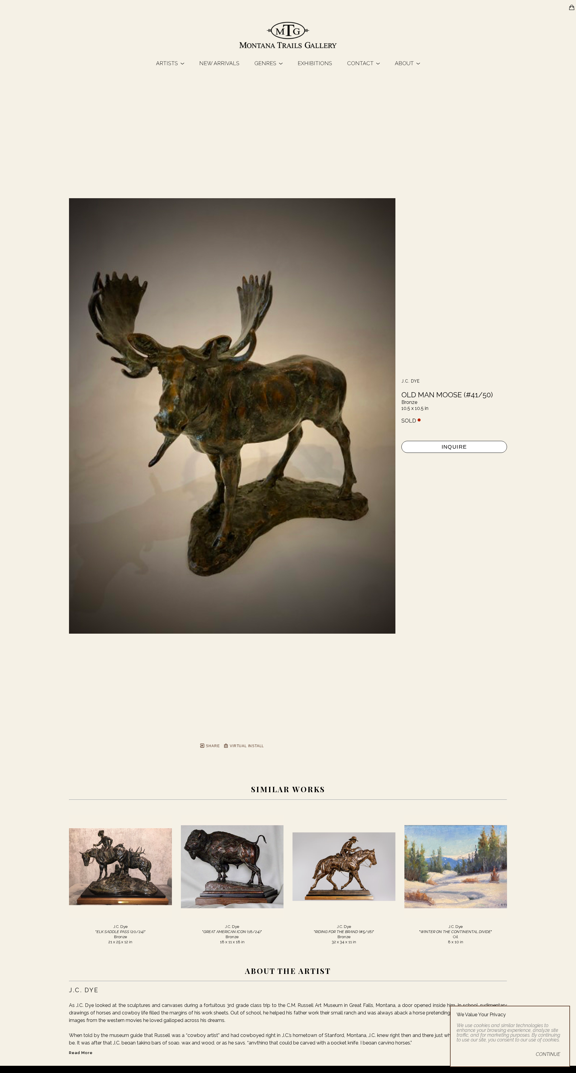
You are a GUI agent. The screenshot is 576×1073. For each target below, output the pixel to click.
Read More (81, 1052)
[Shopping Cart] (571, 8)
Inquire (454, 447)
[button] (170, 63)
